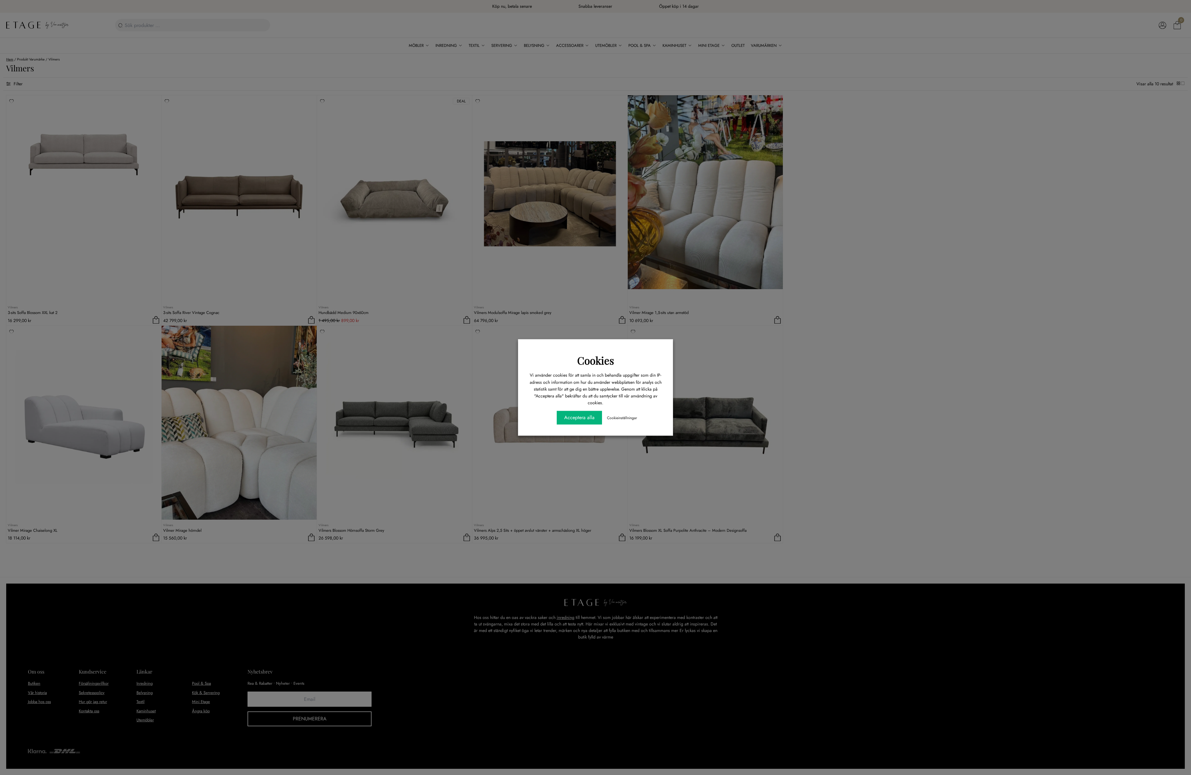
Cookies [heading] (595, 360)
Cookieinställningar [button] (622, 418)
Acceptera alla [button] (579, 417)
